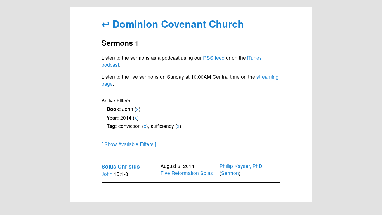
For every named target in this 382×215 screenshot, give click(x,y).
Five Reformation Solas (187, 172)
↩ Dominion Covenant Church (173, 24)
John (107, 173)
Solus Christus (121, 166)
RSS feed (214, 57)
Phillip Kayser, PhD (241, 165)
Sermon (230, 172)
